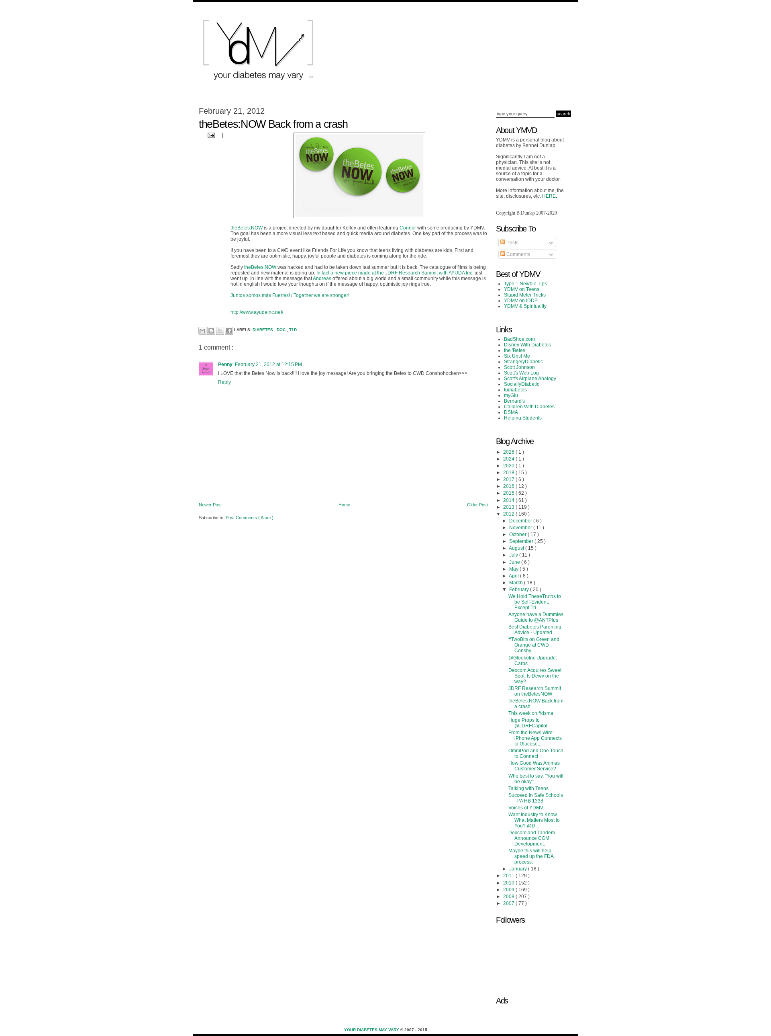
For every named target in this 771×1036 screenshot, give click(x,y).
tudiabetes (515, 390)
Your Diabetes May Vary (372, 1030)
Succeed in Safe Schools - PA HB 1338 (535, 798)
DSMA (511, 412)
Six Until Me (517, 356)
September (521, 541)
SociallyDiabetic (521, 384)
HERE (549, 196)
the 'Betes (514, 350)
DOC (282, 330)
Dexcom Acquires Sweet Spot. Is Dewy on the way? (534, 675)
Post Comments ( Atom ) (249, 517)
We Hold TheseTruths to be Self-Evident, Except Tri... (534, 602)
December (521, 521)
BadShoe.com (519, 339)
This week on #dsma (530, 713)
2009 (509, 890)
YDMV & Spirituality (525, 306)
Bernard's (514, 401)
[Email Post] (210, 135)
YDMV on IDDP (521, 300)
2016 (509, 486)
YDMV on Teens (521, 289)
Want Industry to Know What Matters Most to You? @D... (534, 820)
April (514, 576)
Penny (225, 364)
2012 (509, 514)
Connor (408, 228)
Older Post (477, 504)
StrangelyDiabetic (523, 361)
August (517, 548)
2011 (509, 875)
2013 (509, 507)
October (518, 534)
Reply (224, 382)
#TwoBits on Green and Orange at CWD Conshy (533, 645)
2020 (509, 466)
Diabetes (263, 330)
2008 (509, 896)
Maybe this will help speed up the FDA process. (530, 856)
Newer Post (210, 504)
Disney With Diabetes (527, 345)
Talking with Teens (528, 788)
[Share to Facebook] (229, 331)
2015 (509, 493)
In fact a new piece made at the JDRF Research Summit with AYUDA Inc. (394, 273)
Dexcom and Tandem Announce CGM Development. (531, 838)
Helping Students (523, 418)
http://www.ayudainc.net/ (256, 312)
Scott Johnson (519, 367)
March (516, 583)
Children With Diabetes (529, 406)
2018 (509, 472)
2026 (509, 452)
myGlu (511, 395)
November (521, 527)
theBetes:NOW (246, 228)
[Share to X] (220, 331)
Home (344, 504)
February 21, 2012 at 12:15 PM (268, 364)
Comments (517, 254)
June (515, 562)
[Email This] (202, 331)
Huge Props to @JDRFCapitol (527, 723)
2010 (509, 883)
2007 (509, 903)
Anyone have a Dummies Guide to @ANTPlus (535, 617)
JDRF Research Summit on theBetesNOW (534, 691)
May (514, 569)
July (514, 555)
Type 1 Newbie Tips (525, 284)
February (519, 589)
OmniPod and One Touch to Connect (535, 753)
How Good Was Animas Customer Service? (534, 766)
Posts (511, 243)
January (518, 869)
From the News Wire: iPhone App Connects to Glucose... (535, 738)
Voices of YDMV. (526, 808)
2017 (509, 479)
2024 (509, 459)
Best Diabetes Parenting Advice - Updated (534, 629)
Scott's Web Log (521, 373)
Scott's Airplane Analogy (530, 378)
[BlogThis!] (211, 331)
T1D (293, 330)
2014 (509, 500)
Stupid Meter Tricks (525, 295)
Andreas (322, 278)
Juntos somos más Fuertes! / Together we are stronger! (289, 295)
